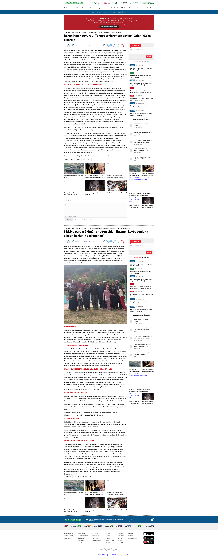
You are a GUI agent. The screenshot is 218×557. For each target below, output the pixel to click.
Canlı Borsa (95, 533)
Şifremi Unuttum (132, 538)
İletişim (96, 555)
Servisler (76, 8)
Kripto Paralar (149, 526)
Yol (90, 476)
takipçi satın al (82, 543)
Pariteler (128, 526)
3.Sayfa (92, 12)
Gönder (69, 219)
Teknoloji (78, 159)
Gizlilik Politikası (103, 555)
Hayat (119, 12)
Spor (100, 8)
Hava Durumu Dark (69, 533)
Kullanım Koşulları (119, 555)
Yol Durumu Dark (68, 535)
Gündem (84, 8)
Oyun (72, 159)
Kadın (106, 8)
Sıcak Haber (121, 543)
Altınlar (108, 533)
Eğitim (114, 12)
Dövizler (108, 535)
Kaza (79, 476)
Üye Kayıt (130, 535)
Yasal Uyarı (127, 555)
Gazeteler (140, 8)
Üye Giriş (130, 533)
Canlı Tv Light (67, 538)
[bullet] (87, 219)
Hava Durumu (98, 526)
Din (109, 12)
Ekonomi (92, 8)
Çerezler (109, 555)
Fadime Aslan (68, 476)
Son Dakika (67, 8)
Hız (75, 476)
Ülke (84, 159)
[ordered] (84, 219)
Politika (125, 12)
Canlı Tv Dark (81, 533)
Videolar (123, 8)
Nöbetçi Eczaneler (83, 538)
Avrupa (98, 12)
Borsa (66, 526)
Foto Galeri (114, 8)
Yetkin (88, 159)
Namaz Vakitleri (76, 526)
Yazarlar (131, 8)
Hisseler (119, 526)
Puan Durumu (109, 526)
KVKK (113, 555)
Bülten (104, 12)
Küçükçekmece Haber (69, 32)
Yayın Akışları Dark (83, 535)
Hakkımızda (91, 555)
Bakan (66, 159)
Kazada (85, 476)
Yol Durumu (137, 526)
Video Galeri (121, 535)
